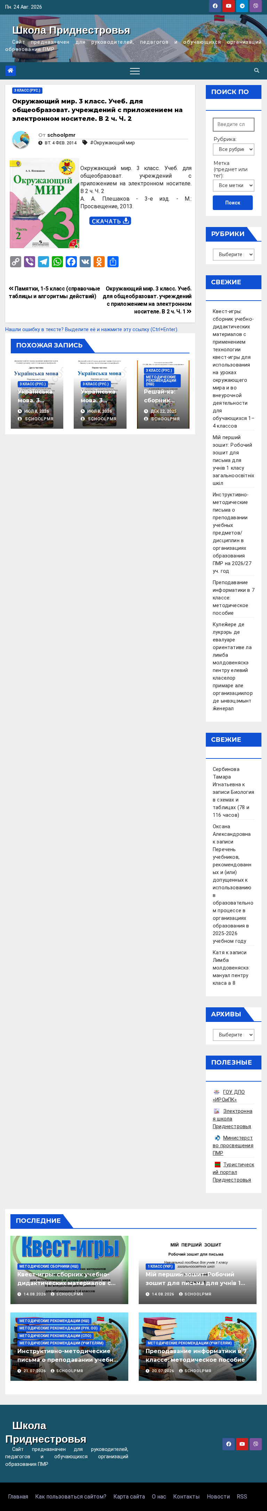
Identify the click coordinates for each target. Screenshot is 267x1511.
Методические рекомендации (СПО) (55, 1336)
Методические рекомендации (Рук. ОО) (58, 1328)
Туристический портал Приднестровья (233, 1172)
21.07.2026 (35, 1371)
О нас (159, 1496)
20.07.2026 (164, 1371)
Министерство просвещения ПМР (233, 1145)
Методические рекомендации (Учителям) (61, 1343)
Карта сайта (129, 1496)
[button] (256, 71)
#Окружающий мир (112, 142)
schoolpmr (61, 135)
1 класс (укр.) (160, 1266)
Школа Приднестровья (71, 30)
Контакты (186, 1496)
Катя (219, 953)
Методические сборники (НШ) (49, 1266)
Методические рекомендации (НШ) (161, 380)
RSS (242, 1496)
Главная (18, 1496)
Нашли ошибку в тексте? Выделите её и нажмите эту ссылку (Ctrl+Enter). (91, 330)
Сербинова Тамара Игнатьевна (227, 777)
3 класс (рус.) (27, 90)
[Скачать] (110, 221)
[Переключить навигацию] (135, 71)
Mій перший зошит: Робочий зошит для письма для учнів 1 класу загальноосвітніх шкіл (233, 460)
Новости (218, 1496)
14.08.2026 (35, 1294)
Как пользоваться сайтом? (70, 1496)
